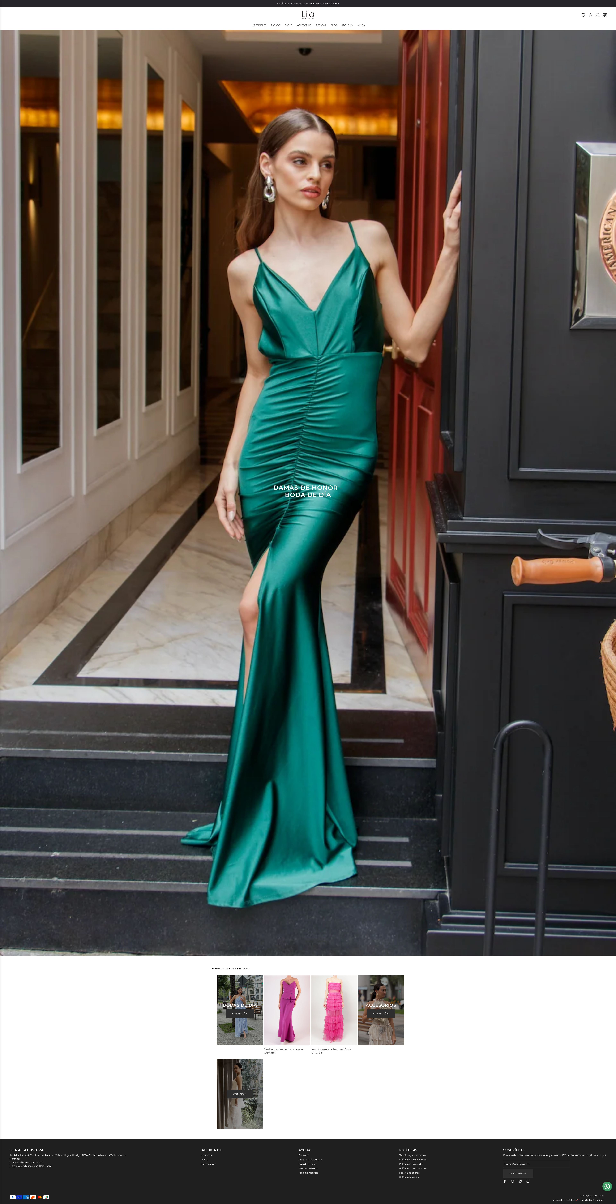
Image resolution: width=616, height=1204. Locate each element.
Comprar (239, 1094)
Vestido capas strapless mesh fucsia (331, 1049)
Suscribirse (518, 1173)
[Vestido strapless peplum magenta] (287, 1010)
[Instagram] (512, 1181)
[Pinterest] (520, 1181)
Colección (240, 1013)
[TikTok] (527, 1181)
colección (381, 1013)
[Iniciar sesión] (590, 14)
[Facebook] (504, 1181)
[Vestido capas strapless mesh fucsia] (334, 1010)
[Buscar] (597, 14)
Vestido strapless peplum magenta (283, 1049)
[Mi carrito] (604, 14)
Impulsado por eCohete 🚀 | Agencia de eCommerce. (578, 1200)
